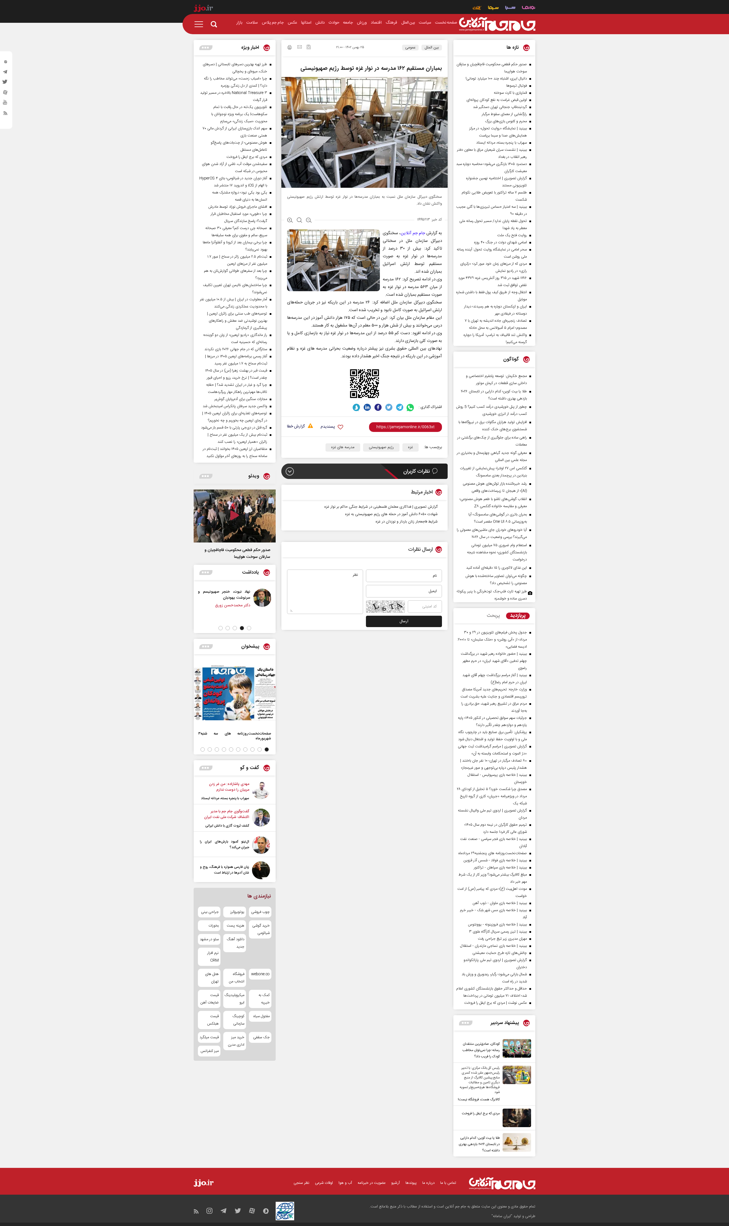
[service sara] (510, 8)
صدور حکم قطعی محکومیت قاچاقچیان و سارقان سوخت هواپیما (237, 553)
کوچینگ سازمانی (238, 1020)
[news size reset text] (299, 221)
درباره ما (428, 1183)
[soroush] (356, 407)
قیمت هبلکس (213, 1020)
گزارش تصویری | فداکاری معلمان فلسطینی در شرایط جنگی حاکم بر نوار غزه (381, 507)
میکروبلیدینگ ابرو (234, 999)
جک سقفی (261, 1037)
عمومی (410, 47)
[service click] (477, 8)
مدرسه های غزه (343, 447)
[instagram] (5, 63)
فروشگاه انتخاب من (236, 978)
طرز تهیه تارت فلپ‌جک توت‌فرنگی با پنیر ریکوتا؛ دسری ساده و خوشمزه (492, 595)
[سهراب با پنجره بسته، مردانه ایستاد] (261, 791)
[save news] (308, 48)
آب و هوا (345, 1183)
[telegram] (5, 73)
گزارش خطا (296, 426)
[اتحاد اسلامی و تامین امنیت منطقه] (196, 598)
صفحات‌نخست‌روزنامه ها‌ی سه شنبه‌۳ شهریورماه (234, 736)
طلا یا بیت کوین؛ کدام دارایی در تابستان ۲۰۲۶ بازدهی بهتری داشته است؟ (479, 1144)
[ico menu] (200, 24)
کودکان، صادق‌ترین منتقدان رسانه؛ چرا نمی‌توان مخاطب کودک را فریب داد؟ (481, 1050)
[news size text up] (290, 221)
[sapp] (5, 104)
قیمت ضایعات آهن (209, 999)
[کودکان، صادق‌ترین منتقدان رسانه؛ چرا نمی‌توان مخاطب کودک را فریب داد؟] (515, 1049)
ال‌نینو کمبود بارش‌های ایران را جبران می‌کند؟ (224, 844)
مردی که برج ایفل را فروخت (481, 1113)
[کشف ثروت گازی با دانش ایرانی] (261, 819)
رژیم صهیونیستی (381, 447)
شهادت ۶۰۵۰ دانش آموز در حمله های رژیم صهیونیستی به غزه (391, 514)
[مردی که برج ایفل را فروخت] (515, 1118)
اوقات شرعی (324, 1183)
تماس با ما (448, 1183)
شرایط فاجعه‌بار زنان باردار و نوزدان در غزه (407, 522)
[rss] (5, 114)
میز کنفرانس (209, 1051)
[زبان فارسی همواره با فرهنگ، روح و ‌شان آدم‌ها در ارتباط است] (261, 870)
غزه (410, 447)
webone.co (260, 974)
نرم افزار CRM (213, 957)
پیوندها (411, 1183)
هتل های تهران (212, 978)
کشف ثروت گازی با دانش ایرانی (227, 826)
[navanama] (528, 8)
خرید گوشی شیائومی (261, 929)
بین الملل (432, 47)
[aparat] (5, 94)
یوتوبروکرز (237, 912)
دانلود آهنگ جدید (235, 943)
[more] (465, 1023)
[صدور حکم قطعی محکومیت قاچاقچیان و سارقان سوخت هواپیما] (235, 515)
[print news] (289, 48)
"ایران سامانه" (502, 1216)
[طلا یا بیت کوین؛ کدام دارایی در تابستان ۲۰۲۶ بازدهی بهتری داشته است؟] (515, 1143)
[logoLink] (497, 24)
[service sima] (493, 8)
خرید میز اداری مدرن (236, 1041)
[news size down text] (309, 221)
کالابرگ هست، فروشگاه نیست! (479, 1099)
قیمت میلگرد (209, 1037)
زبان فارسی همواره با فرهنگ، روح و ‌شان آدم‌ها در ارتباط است (224, 870)
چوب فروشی (260, 912)
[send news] (299, 47)
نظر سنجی (301, 1183)
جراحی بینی (210, 912)
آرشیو (395, 1183)
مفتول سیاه (261, 1016)
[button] (249, 628)
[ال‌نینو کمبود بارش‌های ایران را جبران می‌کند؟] (261, 845)
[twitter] (5, 83)
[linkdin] (367, 407)
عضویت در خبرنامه (372, 1183)
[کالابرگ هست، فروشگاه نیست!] (515, 1084)
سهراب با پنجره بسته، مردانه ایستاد (225, 798)
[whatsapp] (410, 407)
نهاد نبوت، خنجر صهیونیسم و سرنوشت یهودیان (240, 595)
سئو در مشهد (209, 939)
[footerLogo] (502, 1183)
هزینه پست (235, 926)
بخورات (213, 926)
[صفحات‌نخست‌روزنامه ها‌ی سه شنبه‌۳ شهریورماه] (235, 692)
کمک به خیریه (264, 999)
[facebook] (378, 407)
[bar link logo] (203, 9)
